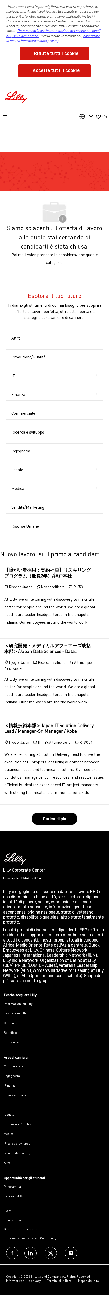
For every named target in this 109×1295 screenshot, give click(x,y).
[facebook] (12, 1253)
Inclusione (11, 1042)
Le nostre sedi (14, 1220)
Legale (9, 1114)
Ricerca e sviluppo (17, 1143)
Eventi (8, 1211)
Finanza (10, 1085)
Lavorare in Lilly (15, 1013)
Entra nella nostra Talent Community (30, 1238)
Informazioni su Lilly (18, 1004)
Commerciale (13, 1066)
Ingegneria (12, 1076)
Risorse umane (15, 1095)
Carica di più (54, 818)
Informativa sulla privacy (23, 1281)
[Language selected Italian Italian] (87, 116)
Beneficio (10, 1033)
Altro (7, 1163)
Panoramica (12, 1187)
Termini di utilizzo (59, 1281)
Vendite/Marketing (17, 1153)
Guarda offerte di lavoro (21, 1229)
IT (5, 1105)
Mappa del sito (88, 1281)
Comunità (10, 1023)
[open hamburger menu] (5, 117)
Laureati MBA (13, 1196)
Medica (9, 1134)
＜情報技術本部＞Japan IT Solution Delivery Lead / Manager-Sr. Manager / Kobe (49, 728)
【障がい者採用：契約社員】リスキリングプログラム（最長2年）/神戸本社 (47, 572)
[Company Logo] (16, 97)
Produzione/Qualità (18, 1124)
